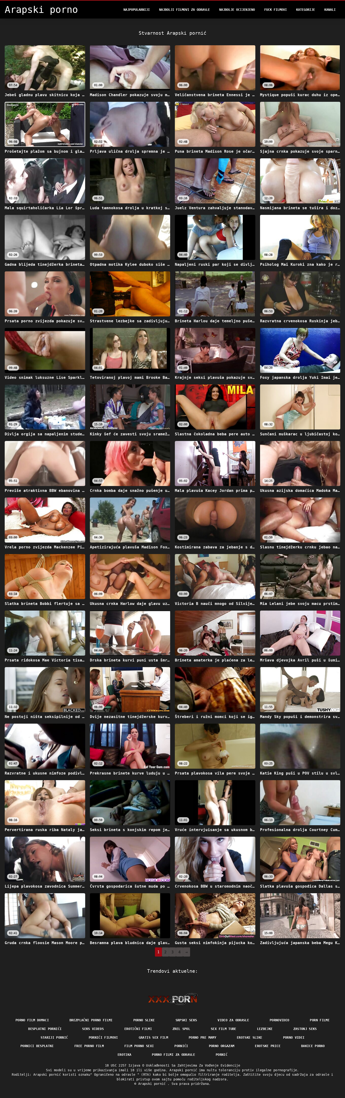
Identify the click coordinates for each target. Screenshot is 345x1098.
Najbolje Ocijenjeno (237, 9)
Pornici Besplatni (37, 1046)
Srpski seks (186, 1020)
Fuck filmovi (275, 9)
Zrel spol (181, 1029)
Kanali (330, 9)
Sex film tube (223, 1029)
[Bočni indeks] (172, 999)
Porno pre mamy (202, 1037)
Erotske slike (249, 1037)
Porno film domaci (32, 1020)
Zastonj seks (305, 1029)
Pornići (181, 1046)
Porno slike (144, 1020)
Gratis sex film (153, 1037)
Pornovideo (279, 1020)
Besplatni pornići (44, 1029)
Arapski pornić (153, 1084)
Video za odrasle (233, 1020)
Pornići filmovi (103, 1037)
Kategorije (305, 9)
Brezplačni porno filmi (91, 1020)
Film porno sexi (139, 1046)
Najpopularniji (136, 9)
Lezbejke (265, 1029)
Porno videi (294, 1037)
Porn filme (320, 1020)
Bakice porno (313, 1046)
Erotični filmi (138, 1029)
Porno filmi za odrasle (173, 1054)
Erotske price (267, 1046)
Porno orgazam (221, 1046)
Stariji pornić (54, 1037)
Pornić (221, 1054)
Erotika (124, 1054)
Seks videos (93, 1029)
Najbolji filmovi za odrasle (184, 9)
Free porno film (89, 1046)
